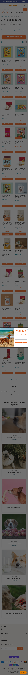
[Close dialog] (27, 329)
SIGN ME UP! (21, 342)
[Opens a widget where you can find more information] (23, 672)
